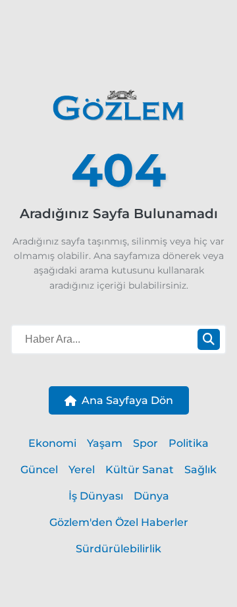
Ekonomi (52, 443)
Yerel (81, 469)
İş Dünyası (95, 496)
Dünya (151, 496)
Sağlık (200, 469)
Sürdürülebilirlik (118, 548)
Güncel (39, 469)
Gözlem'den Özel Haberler (118, 522)
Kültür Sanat (139, 469)
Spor (145, 443)
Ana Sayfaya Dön (127, 400)
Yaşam (104, 443)
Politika (189, 443)
